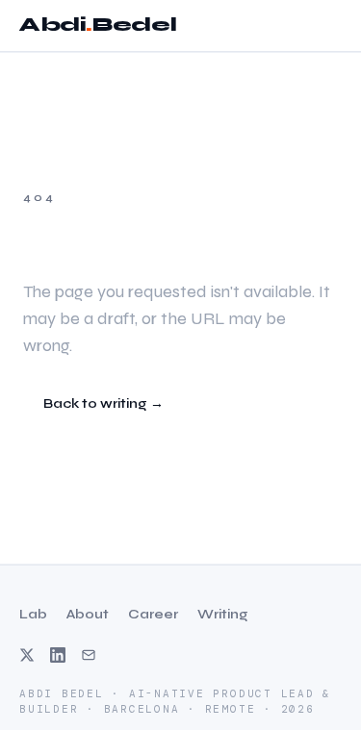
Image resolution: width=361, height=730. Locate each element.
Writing (222, 614)
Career (153, 614)
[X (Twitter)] (27, 655)
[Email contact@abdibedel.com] (88, 655)
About (87, 614)
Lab (33, 614)
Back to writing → (103, 403)
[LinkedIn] (57, 655)
